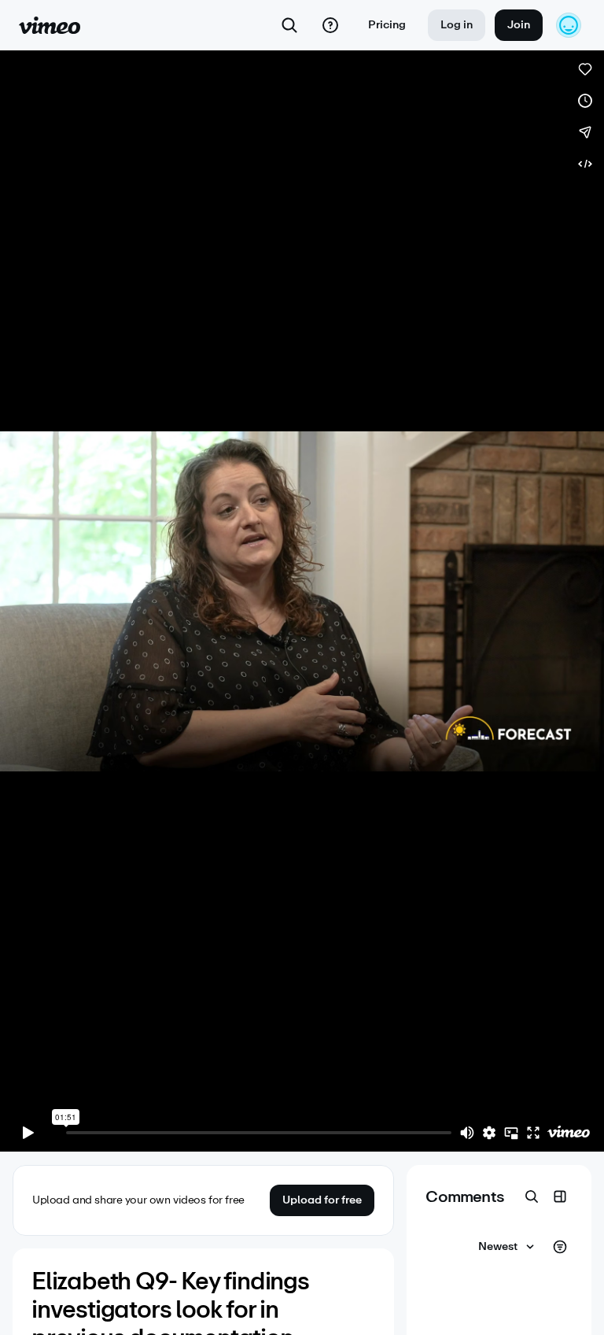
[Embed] (585, 163)
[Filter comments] (560, 1246)
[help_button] (330, 25)
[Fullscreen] (533, 1132)
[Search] (289, 25)
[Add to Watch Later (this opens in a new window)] (585, 100)
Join (518, 25)
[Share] (585, 132)
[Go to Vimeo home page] (49, 25)
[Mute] (467, 1132)
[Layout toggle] (560, 1196)
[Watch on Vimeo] (568, 1132)
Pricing (387, 25)
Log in (456, 25)
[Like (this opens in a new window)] (585, 69)
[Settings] (489, 1132)
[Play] (28, 1132)
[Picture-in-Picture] (511, 1132)
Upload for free (322, 1200)
